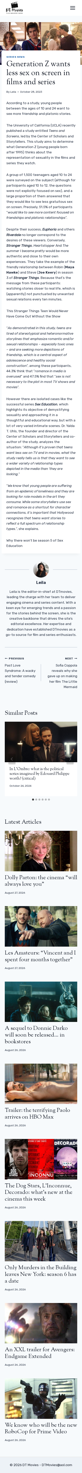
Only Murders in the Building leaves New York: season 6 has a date (40, 1274)
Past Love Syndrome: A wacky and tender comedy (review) (20, 670)
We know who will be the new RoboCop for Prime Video (41, 1428)
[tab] (33, 800)
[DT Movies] (15, 8)
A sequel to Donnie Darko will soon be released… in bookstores (36, 1035)
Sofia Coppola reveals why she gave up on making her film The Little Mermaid (62, 673)
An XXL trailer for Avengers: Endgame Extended (40, 1353)
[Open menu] (72, 8)
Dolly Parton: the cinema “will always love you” (41, 881)
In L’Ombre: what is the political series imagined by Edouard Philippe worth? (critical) (39, 774)
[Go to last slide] (12, 759)
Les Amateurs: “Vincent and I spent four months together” (40, 956)
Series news (15, 57)
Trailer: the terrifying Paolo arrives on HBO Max (37, 1114)
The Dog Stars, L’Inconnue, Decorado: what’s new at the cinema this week (38, 1192)
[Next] (70, 759)
